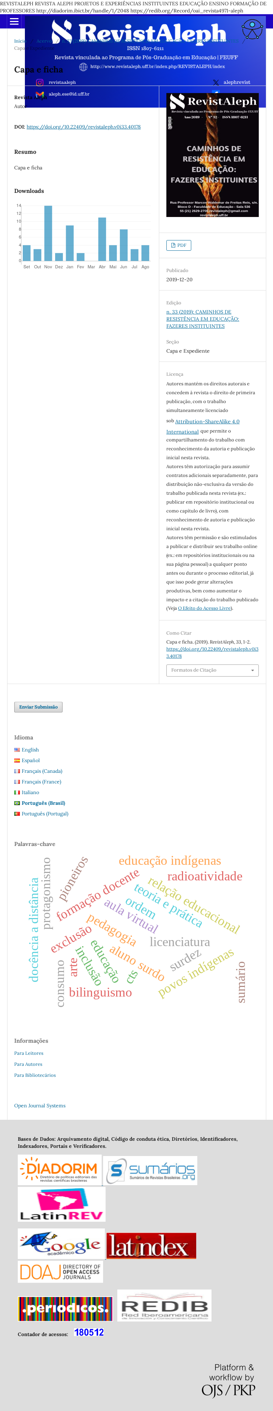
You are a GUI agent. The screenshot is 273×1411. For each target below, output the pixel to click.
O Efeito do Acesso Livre (204, 608)
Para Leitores (28, 1053)
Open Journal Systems (39, 1105)
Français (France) (41, 781)
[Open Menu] (14, 21)
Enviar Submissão (38, 707)
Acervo (44, 41)
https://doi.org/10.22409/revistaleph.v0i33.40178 (84, 127)
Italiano (30, 792)
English (30, 750)
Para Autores (28, 1064)
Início (20, 41)
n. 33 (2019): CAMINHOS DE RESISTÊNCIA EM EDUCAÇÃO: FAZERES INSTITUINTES (150, 41)
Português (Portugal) (45, 813)
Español (31, 760)
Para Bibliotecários (35, 1075)
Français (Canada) (42, 771)
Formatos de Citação (193, 670)
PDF (181, 245)
